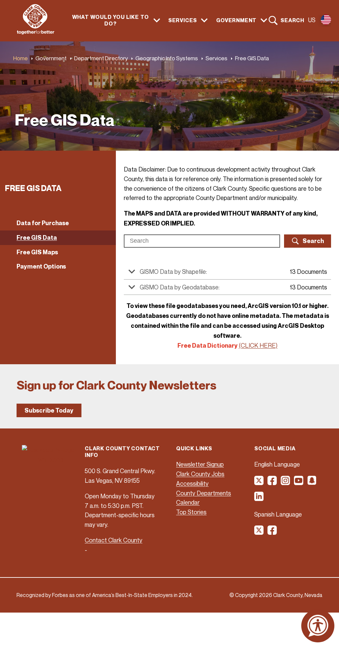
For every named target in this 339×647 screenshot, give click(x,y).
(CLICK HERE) (258, 345)
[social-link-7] (259, 532)
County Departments (203, 493)
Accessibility (192, 483)
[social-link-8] (272, 532)
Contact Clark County (113, 540)
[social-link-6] (259, 498)
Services (216, 58)
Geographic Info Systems (166, 58)
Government (51, 58)
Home (20, 58)
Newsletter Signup (200, 464)
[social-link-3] (286, 482)
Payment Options (41, 266)
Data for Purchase (43, 223)
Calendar (188, 502)
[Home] (36, 32)
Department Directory (101, 58)
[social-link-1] (259, 482)
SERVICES (182, 20)
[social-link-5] (312, 482)
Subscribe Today (48, 410)
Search (292, 20)
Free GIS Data (37, 237)
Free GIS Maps (37, 252)
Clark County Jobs (200, 473)
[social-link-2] (272, 482)
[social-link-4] (299, 482)
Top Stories (191, 512)
